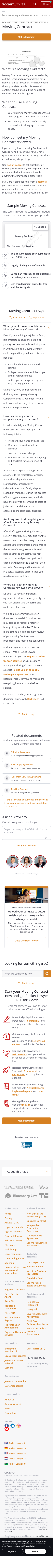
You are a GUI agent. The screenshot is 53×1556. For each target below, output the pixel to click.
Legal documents (14, 1227)
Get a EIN (10, 1301)
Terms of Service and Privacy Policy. (21, 1546)
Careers (9, 1367)
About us (9, 1399)
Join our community (15, 1381)
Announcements (13, 1404)
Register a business (15, 1289)
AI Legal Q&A (12, 1222)
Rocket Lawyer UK (17, 1443)
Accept (35, 1551)
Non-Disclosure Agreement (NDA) (36, 1215)
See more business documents (37, 1244)
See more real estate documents (36, 1284)
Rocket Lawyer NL (17, 1458)
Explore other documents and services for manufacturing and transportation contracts (27, 803)
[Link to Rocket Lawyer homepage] (14, 4)
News (8, 1408)
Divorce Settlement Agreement (37, 1315)
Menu (46, 4)
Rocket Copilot (14, 164)
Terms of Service (41, 1536)
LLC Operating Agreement (34, 1237)
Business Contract (36, 1220)
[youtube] (7, 1430)
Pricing (8, 1218)
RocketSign (33, 699)
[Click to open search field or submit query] (35, 4)
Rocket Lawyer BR (17, 1463)
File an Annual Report (12, 1319)
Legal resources (13, 1254)
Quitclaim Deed (35, 1278)
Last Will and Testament (33, 1303)
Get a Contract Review (26, 940)
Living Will (32, 1309)
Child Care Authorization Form (37, 1323)
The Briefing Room (14, 1258)
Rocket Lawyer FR (17, 1453)
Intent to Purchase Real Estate (36, 1272)
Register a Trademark (10, 1307)
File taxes (10, 1245)
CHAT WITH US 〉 (36, 1348)
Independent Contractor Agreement (33, 1228)
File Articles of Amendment (12, 1326)
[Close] (50, 1547)
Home (8, 1213)
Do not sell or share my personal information (15, 1270)
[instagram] (19, 1427)
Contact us (10, 1413)
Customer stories (14, 1385)
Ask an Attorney (13, 1240)
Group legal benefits (15, 1355)
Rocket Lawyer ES (17, 1448)
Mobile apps (11, 1249)
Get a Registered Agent (13, 1295)
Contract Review (13, 1236)
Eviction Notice (35, 1266)
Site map (9, 1262)
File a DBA (10, 1313)
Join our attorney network (14, 1362)
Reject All (12, 1551)
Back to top (28, 714)
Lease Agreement (36, 1262)
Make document (26, 37)
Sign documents (13, 1231)
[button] (3, 12)
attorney (42, 181)
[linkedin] (13, 1427)
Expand (42, 226)
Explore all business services (15, 1333)
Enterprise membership (11, 1350)
